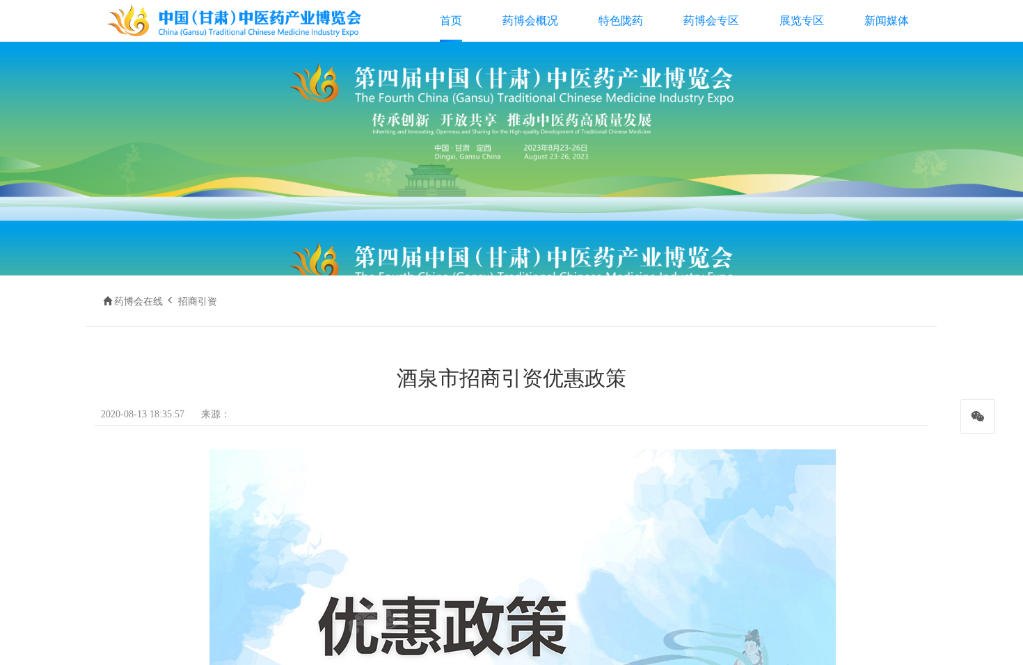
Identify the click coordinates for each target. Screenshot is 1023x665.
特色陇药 (620, 20)
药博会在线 (138, 301)
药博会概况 (530, 20)
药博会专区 (711, 20)
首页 (451, 20)
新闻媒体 (886, 20)
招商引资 (197, 301)
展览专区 (801, 20)
